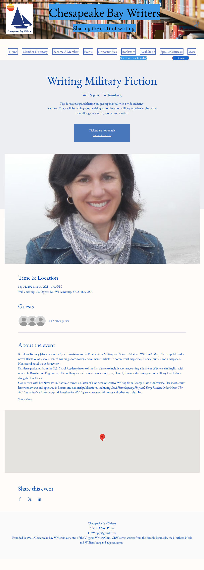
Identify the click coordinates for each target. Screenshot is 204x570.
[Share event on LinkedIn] (39, 499)
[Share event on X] (30, 499)
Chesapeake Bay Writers (102, 523)
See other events (102, 135)
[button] (196, 24)
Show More (25, 399)
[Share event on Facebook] (20, 499)
